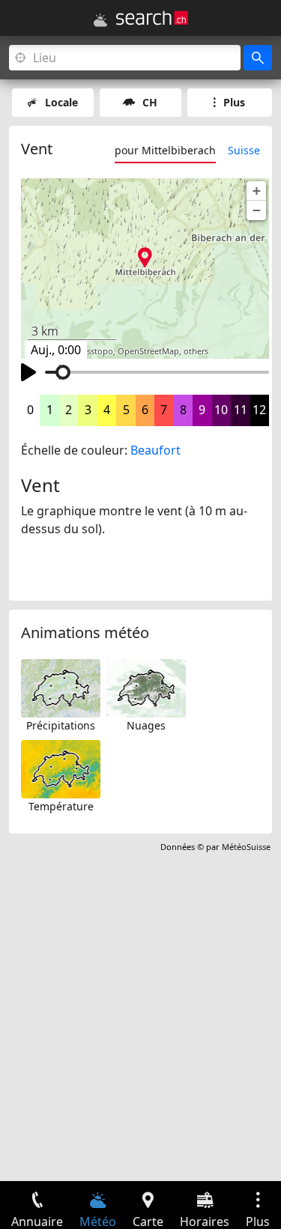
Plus (234, 102)
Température (61, 806)
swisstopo (93, 351)
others (196, 351)
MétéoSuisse (246, 846)
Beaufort (155, 450)
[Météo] (100, 20)
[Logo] (152, 17)
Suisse (244, 150)
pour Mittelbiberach (165, 150)
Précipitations (60, 725)
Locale (61, 102)
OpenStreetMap (148, 351)
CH (149, 102)
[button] (256, 191)
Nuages (146, 725)
